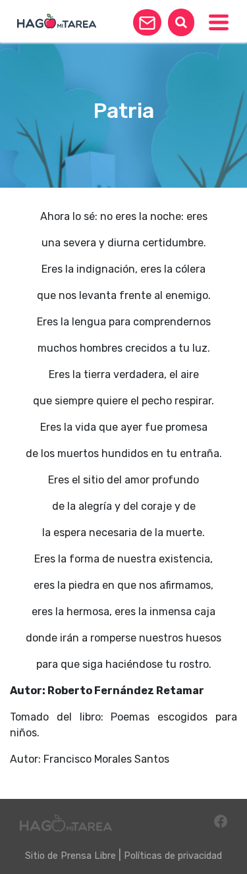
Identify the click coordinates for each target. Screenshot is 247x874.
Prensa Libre (88, 855)
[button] (147, 22)
